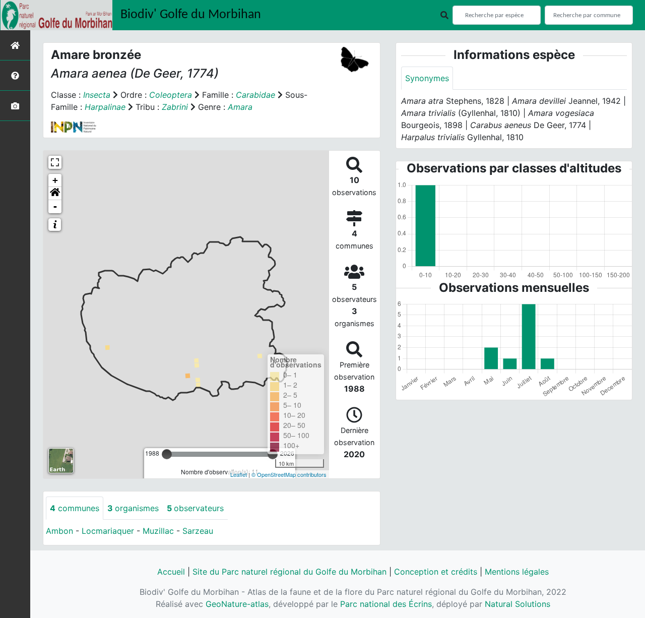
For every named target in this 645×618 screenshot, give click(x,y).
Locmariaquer (108, 531)
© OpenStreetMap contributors (289, 474)
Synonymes (427, 78)
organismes (133, 508)
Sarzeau (197, 531)
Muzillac (158, 531)
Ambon (59, 531)
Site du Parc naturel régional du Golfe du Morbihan (289, 572)
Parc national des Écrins (386, 604)
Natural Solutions (517, 604)
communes (74, 508)
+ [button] (55, 180)
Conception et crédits (435, 572)
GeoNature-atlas (237, 604)
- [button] (55, 206)
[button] (54, 193)
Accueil (171, 572)
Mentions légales (517, 572)
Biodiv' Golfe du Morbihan (190, 15)
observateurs (195, 508)
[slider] (167, 454)
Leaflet (238, 474)
